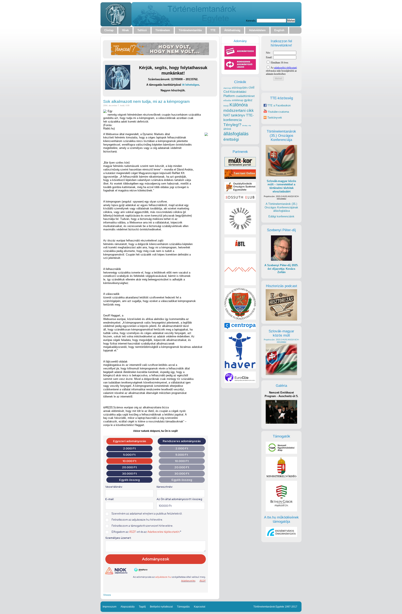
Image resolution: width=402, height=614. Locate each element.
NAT (226, 115)
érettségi (231, 139)
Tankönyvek (274, 117)
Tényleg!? (232, 125)
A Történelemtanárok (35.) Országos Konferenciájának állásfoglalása (281, 207)
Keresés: (251, 20)
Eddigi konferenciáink (281, 216)
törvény (244, 125)
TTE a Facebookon (279, 105)
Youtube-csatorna (278, 111)
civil (251, 87)
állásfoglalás (236, 133)
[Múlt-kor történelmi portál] (240, 165)
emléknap (237, 100)
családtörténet (245, 96)
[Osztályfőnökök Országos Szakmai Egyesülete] (240, 190)
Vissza (107, 594)
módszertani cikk (238, 110)
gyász (248, 100)
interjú (226, 106)
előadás (227, 100)
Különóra (238, 104)
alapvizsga (227, 88)
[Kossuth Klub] (240, 199)
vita (249, 125)
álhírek (227, 129)
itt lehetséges (190, 84)
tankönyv (238, 115)
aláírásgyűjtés (240, 87)
